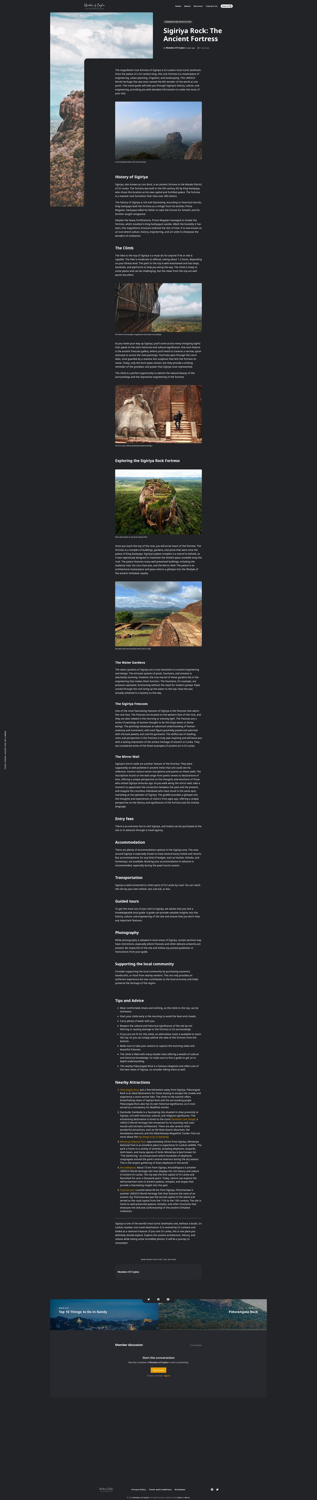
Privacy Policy (139, 1489)
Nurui (187, 1498)
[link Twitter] (217, 1489)
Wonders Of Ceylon (175, 47)
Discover (198, 6)
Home (178, 6)
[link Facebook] (212, 1489)
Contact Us (212, 6)
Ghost (180, 1498)
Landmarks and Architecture (178, 22)
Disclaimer (180, 1489)
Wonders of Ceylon (141, 1498)
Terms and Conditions (160, 1489)
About (187, 6)
